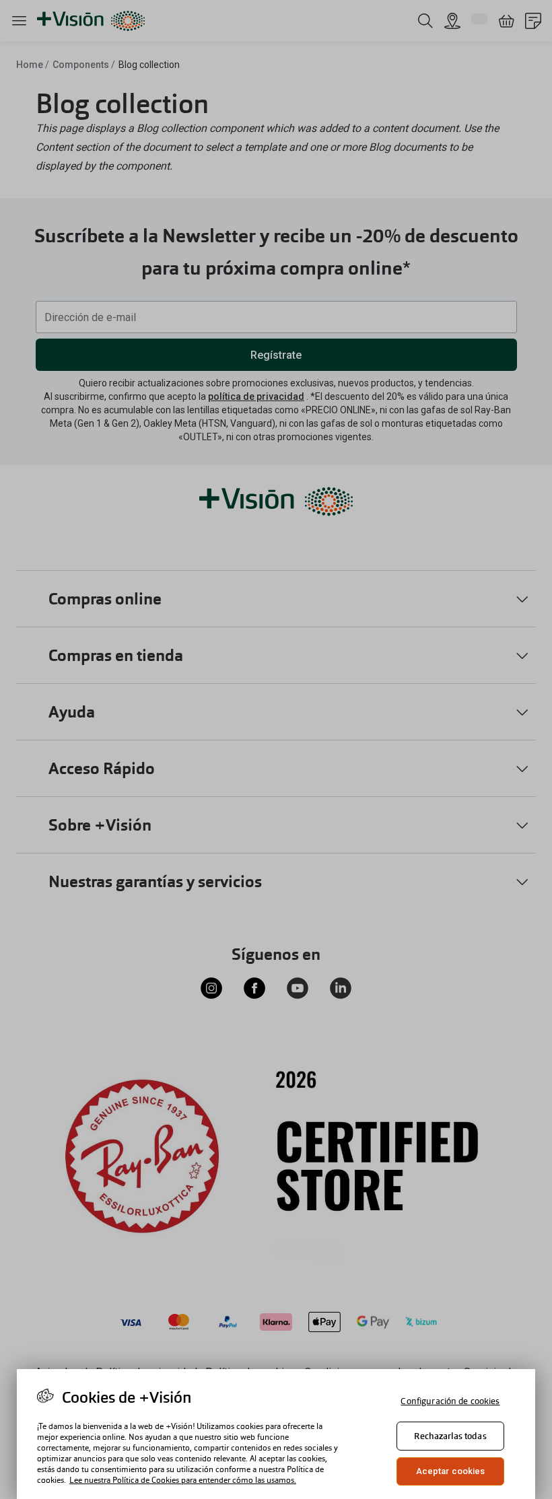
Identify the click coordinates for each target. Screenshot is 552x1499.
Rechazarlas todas (450, 1436)
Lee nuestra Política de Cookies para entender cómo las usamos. (182, 1480)
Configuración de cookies (450, 1401)
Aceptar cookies (450, 1471)
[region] (276, 1434)
